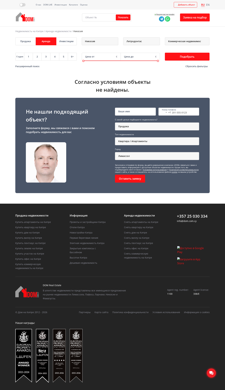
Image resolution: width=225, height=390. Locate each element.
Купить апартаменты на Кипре (33, 222)
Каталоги (73, 4)
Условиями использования (155, 169)
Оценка (83, 4)
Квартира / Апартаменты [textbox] (132, 141)
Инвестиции (61, 4)
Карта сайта (101, 312)
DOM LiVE (47, 4)
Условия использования (166, 312)
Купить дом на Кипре (27, 232)
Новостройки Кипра (81, 232)
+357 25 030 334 (192, 216)
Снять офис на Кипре (136, 248)
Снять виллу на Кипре (136, 237)
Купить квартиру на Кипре (30, 227)
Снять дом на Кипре (135, 232)
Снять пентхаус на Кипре (138, 243)
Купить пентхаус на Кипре (30, 243)
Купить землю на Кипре (29, 248)
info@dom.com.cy (187, 221)
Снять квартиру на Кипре (138, 227)
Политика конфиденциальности (130, 312)
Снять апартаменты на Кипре (141, 222)
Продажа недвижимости (31, 215)
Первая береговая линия (84, 237)
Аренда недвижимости (58, 31)
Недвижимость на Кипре (29, 31)
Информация (78, 215)
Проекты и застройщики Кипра (88, 222)
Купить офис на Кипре (28, 258)
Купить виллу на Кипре (28, 237)
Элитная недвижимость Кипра (87, 243)
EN (208, 5)
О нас (38, 4)
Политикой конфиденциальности (184, 169)
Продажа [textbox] (123, 126)
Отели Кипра (77, 227)
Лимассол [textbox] (124, 156)
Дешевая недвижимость (83, 262)
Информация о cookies (197, 312)
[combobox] (100, 41)
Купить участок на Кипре (29, 253)
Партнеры (85, 312)
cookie (174, 172)
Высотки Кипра (78, 257)
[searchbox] (103, 41)
